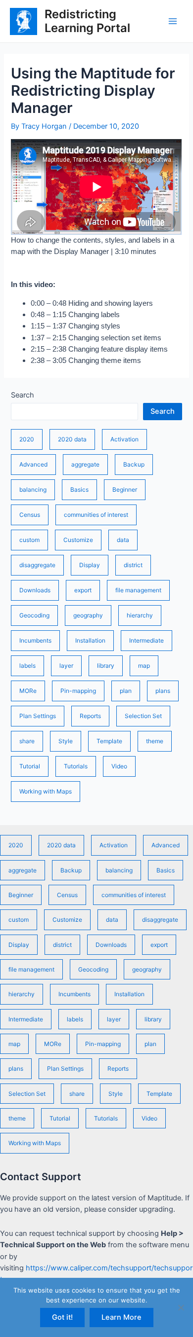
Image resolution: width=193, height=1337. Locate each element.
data (123, 539)
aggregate (85, 464)
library (105, 665)
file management (138, 590)
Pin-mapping (78, 690)
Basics (79, 489)
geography (88, 615)
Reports (90, 716)
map (144, 665)
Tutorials (76, 766)
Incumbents (35, 640)
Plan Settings (37, 716)
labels (27, 665)
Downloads (34, 590)
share (27, 741)
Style (65, 741)
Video (119, 766)
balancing (33, 489)
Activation (124, 439)
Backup (134, 464)
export (83, 590)
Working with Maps (45, 791)
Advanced (33, 464)
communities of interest (96, 514)
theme (154, 741)
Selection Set (143, 716)
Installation (90, 640)
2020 (26, 439)
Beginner (124, 489)
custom (29, 539)
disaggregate (37, 565)
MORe (28, 690)
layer (66, 665)
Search (22, 395)
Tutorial (29, 766)
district (133, 565)
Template (109, 741)
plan (126, 690)
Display (89, 565)
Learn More (121, 1317)
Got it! (62, 1317)
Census (29, 514)
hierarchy (140, 615)
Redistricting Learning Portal (87, 21)
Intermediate (146, 640)
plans (162, 690)
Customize (78, 539)
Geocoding (34, 615)
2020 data (72, 439)
